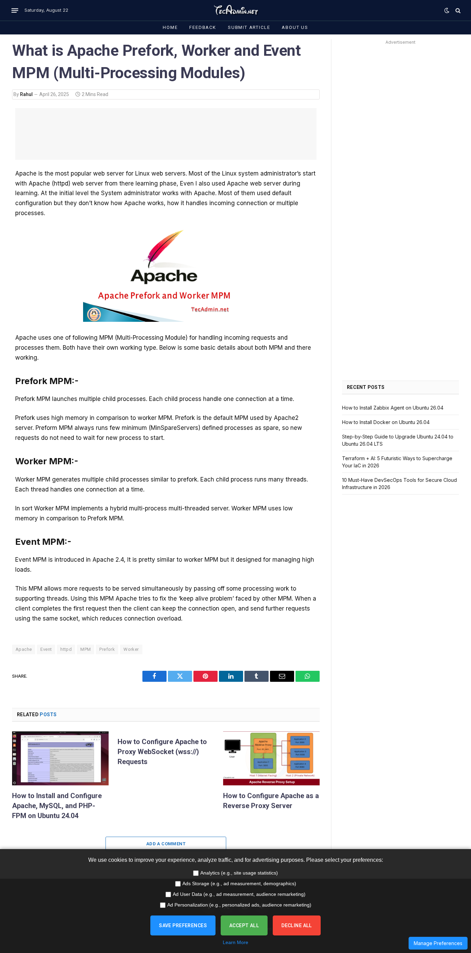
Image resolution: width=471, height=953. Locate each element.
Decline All (296, 925)
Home (170, 27)
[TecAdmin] (235, 10)
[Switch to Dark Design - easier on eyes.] (447, 10)
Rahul (26, 94)
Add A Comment (166, 843)
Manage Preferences (438, 943)
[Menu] (14, 10)
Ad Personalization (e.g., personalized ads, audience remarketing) (239, 905)
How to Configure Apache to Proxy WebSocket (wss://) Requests (162, 752)
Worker (131, 649)
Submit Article (249, 27)
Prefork (107, 649)
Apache (24, 649)
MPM (85, 649)
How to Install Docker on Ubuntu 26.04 (386, 422)
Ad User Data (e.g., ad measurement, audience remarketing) (239, 894)
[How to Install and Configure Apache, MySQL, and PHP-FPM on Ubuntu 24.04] (60, 758)
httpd (66, 649)
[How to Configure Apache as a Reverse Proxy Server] (271, 758)
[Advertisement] (165, 133)
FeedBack (202, 27)
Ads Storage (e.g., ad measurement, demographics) (239, 883)
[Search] (457, 10)
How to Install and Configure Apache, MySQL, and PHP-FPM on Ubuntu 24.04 (57, 806)
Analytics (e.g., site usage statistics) (239, 873)
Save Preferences (183, 925)
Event (46, 649)
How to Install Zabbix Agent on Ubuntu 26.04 (392, 408)
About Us (295, 27)
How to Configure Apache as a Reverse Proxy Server (271, 801)
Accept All (244, 925)
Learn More (235, 942)
